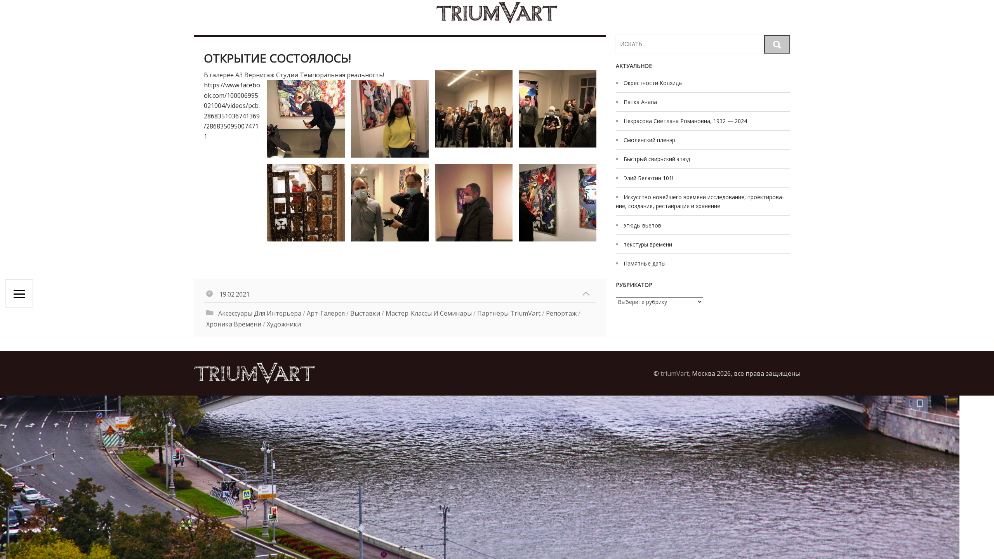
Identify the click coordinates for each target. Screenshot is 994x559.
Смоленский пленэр (649, 140)
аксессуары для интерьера (259, 313)
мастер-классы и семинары (429, 313)
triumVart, (675, 373)
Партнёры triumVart (508, 313)
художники (284, 324)
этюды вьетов (642, 225)
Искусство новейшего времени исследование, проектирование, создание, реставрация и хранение (700, 201)
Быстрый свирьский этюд (657, 159)
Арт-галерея (326, 313)
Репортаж (561, 313)
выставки (365, 313)
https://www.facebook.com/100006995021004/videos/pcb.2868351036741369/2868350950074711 (232, 111)
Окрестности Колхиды (653, 83)
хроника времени (233, 324)
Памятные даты (645, 263)
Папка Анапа (640, 102)
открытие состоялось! (277, 58)
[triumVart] (497, 12)
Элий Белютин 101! (648, 178)
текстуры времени (648, 244)
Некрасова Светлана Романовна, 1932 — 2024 (685, 121)
